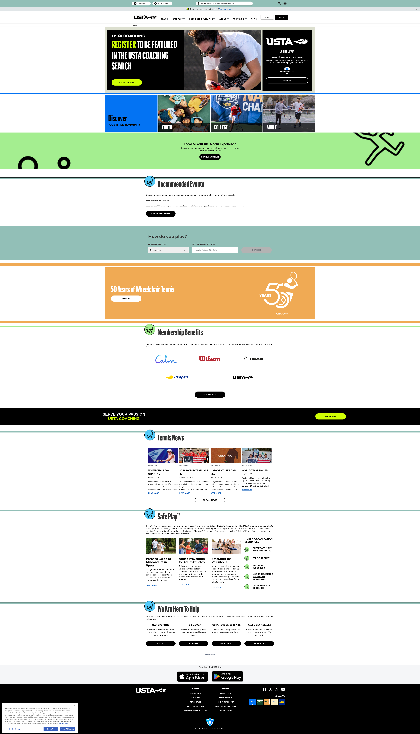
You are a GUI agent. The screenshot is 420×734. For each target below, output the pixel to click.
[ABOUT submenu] (228, 19)
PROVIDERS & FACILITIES (201, 19)
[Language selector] (285, 3)
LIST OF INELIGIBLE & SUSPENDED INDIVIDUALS (263, 576)
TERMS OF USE (195, 702)
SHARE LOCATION (161, 213)
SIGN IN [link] (281, 17)
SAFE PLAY (178, 19)
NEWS (254, 19)
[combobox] (215, 250)
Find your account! (226, 9)
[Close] (74, 705)
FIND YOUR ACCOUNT (226, 702)
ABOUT (222, 19)
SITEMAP (225, 688)
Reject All (50, 729)
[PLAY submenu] (167, 19)
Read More (153, 493)
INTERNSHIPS (195, 693)
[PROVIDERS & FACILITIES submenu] (214, 19)
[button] (416, 9)
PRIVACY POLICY (225, 697)
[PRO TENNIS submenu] (246, 19)
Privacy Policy (63, 723)
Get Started (210, 394)
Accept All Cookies (67, 729)
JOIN (267, 17)
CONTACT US (195, 697)
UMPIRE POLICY (226, 693)
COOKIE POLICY (226, 710)
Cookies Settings (14, 729)
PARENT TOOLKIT (261, 558)
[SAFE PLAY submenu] (184, 19)
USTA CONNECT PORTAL (196, 706)
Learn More (151, 585)
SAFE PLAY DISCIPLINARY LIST (195, 710)
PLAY (163, 19)
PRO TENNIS (238, 19)
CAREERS (195, 688)
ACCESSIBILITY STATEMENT (225, 706)
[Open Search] (279, 3)
